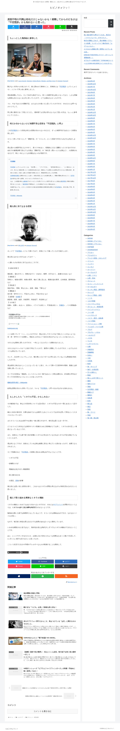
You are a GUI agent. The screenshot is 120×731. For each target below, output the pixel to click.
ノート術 (90, 312)
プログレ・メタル (93, 332)
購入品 (89, 404)
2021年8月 (91, 92)
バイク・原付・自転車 (95, 318)
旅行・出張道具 (92, 369)
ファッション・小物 (94, 324)
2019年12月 (91, 135)
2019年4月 (91, 152)
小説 (89, 358)
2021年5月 (91, 101)
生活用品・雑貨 (92, 389)
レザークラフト (92, 344)
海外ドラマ (91, 384)
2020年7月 (91, 124)
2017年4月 (91, 184)
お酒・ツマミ (92, 275)
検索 (85, 18)
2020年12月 (91, 112)
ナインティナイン (93, 310)
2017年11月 (91, 175)
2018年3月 (91, 167)
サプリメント (58, 504)
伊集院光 (90, 350)
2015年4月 (91, 229)
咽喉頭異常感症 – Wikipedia (17, 382)
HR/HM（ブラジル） (94, 244)
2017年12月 (91, 172)
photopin (60, 81)
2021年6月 (91, 98)
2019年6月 (91, 147)
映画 (89, 375)
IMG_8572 (21, 245)
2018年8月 (91, 161)
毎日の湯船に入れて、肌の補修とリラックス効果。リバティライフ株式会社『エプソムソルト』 (98, 43)
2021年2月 (91, 107)
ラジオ (89, 341)
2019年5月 (91, 150)
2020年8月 (91, 121)
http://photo (11, 81)
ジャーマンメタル (93, 304)
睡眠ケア (90, 392)
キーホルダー (92, 287)
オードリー (91, 270)
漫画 (89, 387)
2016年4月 (91, 195)
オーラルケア (92, 272)
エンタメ (90, 267)
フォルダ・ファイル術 (95, 327)
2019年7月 (91, 144)
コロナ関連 (91, 301)
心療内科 (25, 181)
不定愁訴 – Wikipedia (16, 195)
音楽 (89, 415)
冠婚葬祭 (90, 352)
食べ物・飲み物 (92, 418)
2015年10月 (91, 212)
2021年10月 (91, 90)
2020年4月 (91, 132)
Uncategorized (92, 250)
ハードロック (92, 315)
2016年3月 (91, 198)
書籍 (89, 381)
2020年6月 (91, 127)
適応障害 (63, 181)
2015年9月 (91, 215)
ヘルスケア (25, 552)
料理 (89, 364)
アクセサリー (92, 255)
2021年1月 (91, 110)
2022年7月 (91, 87)
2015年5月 (91, 226)
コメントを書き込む (43, 711)
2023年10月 (91, 84)
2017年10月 (91, 178)
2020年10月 (91, 115)
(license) (65, 81)
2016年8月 (91, 189)
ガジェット (91, 281)
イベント (90, 261)
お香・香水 (91, 278)
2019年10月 (91, 138)
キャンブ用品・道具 (94, 295)
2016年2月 (91, 201)
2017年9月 (91, 181)
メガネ (89, 338)
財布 (89, 401)
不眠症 (61, 305)
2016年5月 (91, 192)
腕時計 (89, 395)
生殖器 (18, 297)
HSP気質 (90, 247)
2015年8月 (91, 218)
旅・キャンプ (92, 367)
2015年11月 (91, 209)
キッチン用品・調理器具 (96, 290)
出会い (89, 355)
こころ (89, 298)
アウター (90, 252)
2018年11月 (91, 158)
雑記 (89, 407)
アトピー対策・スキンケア (96, 258)
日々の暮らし (92, 372)
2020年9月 (91, 118)
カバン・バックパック (95, 284)
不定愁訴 (63, 86)
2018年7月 (91, 164)
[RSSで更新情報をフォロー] (66, 576)
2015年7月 (91, 221)
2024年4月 (91, 81)
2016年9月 (91, 187)
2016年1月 (91, 204)
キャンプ (90, 292)
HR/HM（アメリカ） (94, 241)
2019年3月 (91, 155)
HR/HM (90, 238)
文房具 (89, 361)
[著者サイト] (18, 576)
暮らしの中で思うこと (95, 378)
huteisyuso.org (12, 328)
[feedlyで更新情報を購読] (42, 576)
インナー (90, 264)
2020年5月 (91, 130)
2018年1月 (91, 170)
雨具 (89, 409)
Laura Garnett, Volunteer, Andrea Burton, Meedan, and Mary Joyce (37, 81)
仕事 (89, 347)
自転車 (89, 398)
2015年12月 (91, 207)
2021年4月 (91, 104)
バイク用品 (91, 321)
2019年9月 (91, 141)
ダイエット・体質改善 (14, 552)
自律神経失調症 (14, 175)
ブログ (89, 330)
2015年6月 (91, 224)
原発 (17, 480)
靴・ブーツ (91, 412)
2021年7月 (91, 95)
